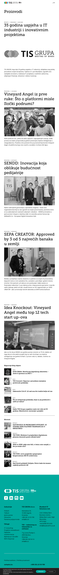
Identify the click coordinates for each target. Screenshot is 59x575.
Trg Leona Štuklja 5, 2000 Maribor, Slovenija (28, 535)
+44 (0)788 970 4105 (45, 523)
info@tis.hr (25, 519)
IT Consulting (8, 528)
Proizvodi (13, 22)
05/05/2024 (14, 231)
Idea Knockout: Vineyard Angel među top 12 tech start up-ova (27, 312)
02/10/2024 (14, 160)
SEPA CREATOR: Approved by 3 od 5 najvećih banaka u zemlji (29, 239)
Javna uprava (8, 515)
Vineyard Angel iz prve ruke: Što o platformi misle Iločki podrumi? (29, 99)
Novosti (6, 22)
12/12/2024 (14, 91)
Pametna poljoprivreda (11, 519)
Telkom (6, 513)
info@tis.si (25, 541)
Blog (14, 369)
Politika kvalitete (9, 560)
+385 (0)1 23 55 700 (28, 517)
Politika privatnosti (23, 560)
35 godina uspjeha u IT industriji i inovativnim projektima (26, 30)
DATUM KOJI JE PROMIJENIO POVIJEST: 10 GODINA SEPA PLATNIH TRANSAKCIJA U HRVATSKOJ (30, 426)
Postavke (51, 571)
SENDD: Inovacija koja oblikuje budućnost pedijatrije (25, 168)
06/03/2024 (14, 304)
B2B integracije (9, 539)
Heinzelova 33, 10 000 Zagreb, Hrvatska (27, 513)
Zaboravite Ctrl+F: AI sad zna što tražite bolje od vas (32, 391)
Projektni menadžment (11, 530)
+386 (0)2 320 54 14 (28, 539)
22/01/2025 (20, 22)
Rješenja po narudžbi (11, 537)
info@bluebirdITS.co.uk (47, 526)
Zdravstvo (7, 517)
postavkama (6, 573)
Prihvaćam (40, 571)
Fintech (6, 511)
